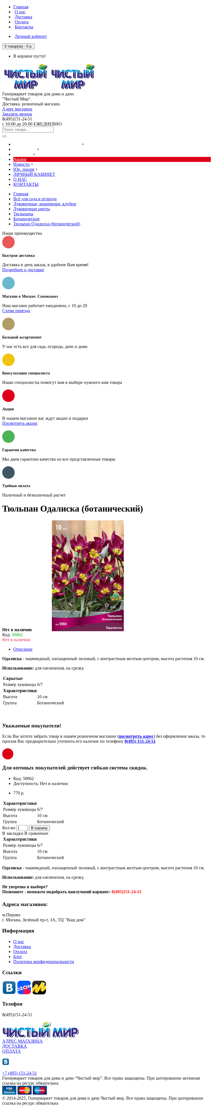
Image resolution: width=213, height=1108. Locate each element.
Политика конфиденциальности (43, 961)
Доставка (22, 946)
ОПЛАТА (11, 1051)
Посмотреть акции (19, 423)
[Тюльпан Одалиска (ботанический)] (88, 629)
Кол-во (8, 827)
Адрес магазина (17, 109)
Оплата (20, 951)
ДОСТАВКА (14, 1046)
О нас (18, 941)
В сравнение (36, 833)
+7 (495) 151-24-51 (19, 1073)
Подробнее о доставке (23, 269)
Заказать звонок (17, 114)
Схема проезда (16, 310)
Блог (17, 956)
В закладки (12, 833)
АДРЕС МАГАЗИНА (22, 1041)
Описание (22, 649)
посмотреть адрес (136, 736)
